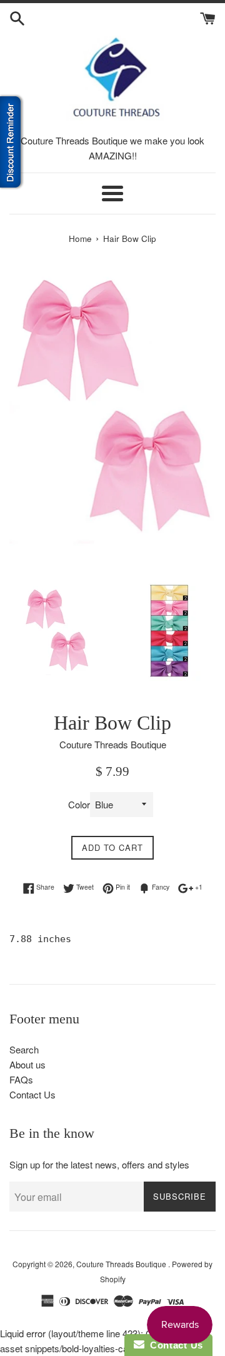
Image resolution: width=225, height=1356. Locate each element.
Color (79, 804)
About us (27, 1064)
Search (24, 1049)
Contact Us (32, 1094)
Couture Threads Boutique (122, 1263)
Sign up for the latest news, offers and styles (99, 1164)
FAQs (21, 1079)
